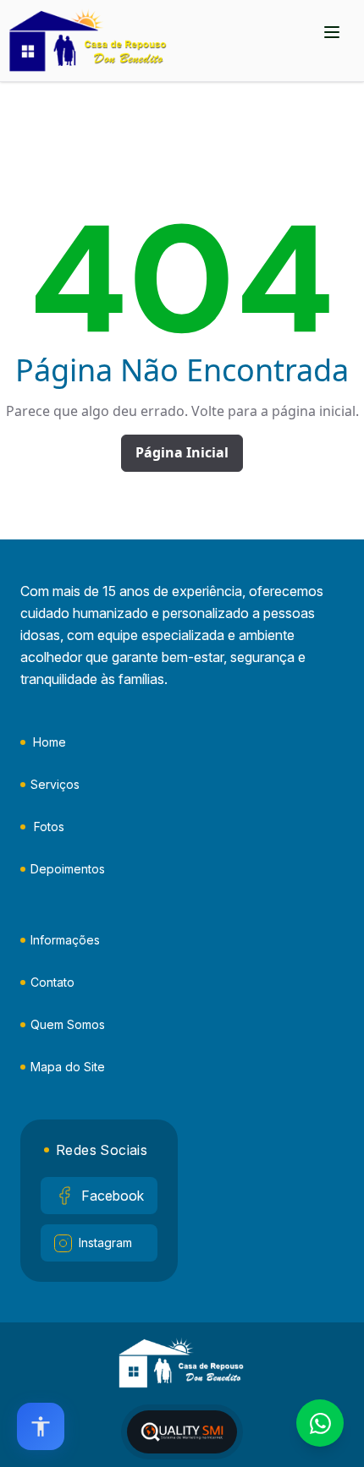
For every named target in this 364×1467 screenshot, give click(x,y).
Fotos (49, 826)
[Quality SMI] (182, 1432)
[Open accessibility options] (40, 1426)
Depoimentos (67, 869)
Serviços (55, 784)
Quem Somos (67, 1024)
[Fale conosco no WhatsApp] (320, 1423)
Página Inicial (182, 452)
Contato (52, 982)
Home (49, 742)
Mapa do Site (67, 1066)
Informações (65, 940)
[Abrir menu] (331, 32)
